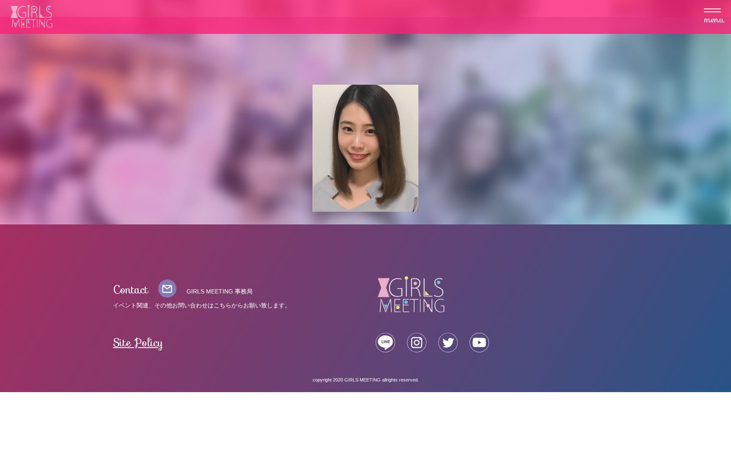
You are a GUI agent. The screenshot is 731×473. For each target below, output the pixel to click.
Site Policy (138, 342)
